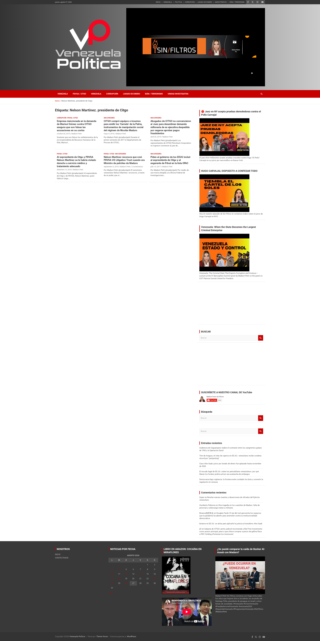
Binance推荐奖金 (206, 513)
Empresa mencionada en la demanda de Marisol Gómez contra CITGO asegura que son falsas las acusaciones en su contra (76, 126)
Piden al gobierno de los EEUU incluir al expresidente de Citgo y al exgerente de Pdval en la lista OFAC (170, 160)
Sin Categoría (109, 118)
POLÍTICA (178, 2)
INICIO (158, 2)
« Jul (110, 592)
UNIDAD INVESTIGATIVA (178, 94)
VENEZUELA (167, 2)
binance (202, 523)
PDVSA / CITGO (79, 94)
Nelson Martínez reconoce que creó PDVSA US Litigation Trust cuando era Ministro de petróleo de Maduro (124, 160)
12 (126, 574)
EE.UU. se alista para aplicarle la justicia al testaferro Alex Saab (235, 523)
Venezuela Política (77, 636)
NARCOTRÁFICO (221, 2)
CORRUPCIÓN (190, 2)
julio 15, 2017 (155, 167)
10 (112, 574)
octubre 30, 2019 (63, 134)
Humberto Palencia (207, 505)
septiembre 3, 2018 (111, 167)
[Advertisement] (231, 304)
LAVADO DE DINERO (205, 2)
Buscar (260, 338)
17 (112, 578)
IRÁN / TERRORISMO (237, 2)
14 (140, 574)
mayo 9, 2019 (109, 134)
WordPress (131, 636)
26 (126, 583)
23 (155, 578)
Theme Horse (102, 636)
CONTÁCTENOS (61, 558)
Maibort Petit (77, 134)
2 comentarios (137, 167)
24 (112, 583)
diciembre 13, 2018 (64, 170)
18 (119, 578)
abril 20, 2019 (155, 137)
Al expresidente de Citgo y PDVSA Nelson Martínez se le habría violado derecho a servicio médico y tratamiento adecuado (76, 162)
